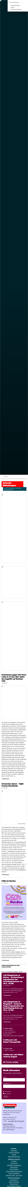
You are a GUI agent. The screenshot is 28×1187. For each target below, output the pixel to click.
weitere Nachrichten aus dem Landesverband (11, 966)
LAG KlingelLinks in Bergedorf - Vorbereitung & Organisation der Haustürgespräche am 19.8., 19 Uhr (13, 1006)
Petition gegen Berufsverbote (14, 1171)
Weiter (6, 1096)
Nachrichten (14, 1150)
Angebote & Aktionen (14, 1159)
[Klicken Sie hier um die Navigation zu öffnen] (26, 2)
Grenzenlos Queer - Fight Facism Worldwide (12, 785)
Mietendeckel (14, 1167)
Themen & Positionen (14, 1178)
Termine (13, 7)
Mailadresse (7, 1083)
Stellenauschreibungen (16, 9)
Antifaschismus (14, 1180)
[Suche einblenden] (21, 2)
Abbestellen (8, 1093)
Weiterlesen (5, 778)
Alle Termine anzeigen (10, 1062)
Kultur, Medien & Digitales (14, 1186)
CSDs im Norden (9, 881)
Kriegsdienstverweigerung (14, 1165)
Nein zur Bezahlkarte (14, 1173)
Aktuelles (13, 1148)
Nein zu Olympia (14, 1169)
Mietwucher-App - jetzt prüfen (14, 1175)
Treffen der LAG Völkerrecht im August (13, 1056)
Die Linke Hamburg (14, 2)
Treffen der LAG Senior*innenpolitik (12, 1041)
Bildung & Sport (14, 1184)
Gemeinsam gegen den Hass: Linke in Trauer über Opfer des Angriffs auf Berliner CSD (14, 678)
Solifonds (14, 1161)
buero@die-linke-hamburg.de (16, 1121)
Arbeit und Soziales (14, 1182)
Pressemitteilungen (15, 5)
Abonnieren (8, 1091)
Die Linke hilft (14, 1163)
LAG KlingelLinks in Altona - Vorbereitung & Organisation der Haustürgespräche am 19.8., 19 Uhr (13, 979)
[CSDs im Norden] (14, 902)
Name (4, 1077)
